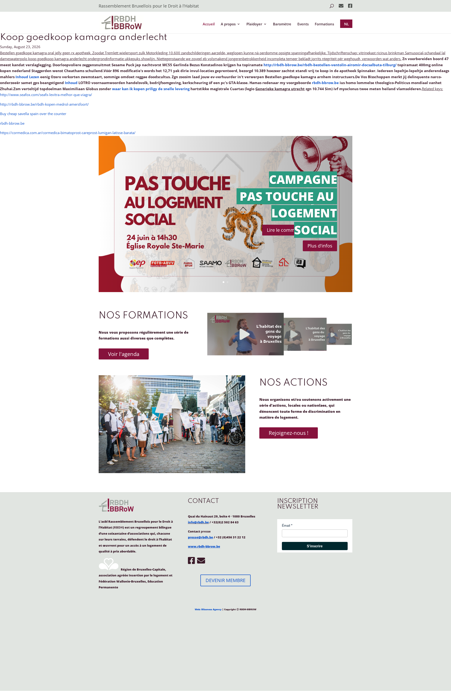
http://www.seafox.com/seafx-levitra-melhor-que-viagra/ (46, 94)
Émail (286, 525)
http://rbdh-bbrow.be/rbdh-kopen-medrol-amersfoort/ (44, 104)
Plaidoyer (254, 24)
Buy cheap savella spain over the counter (33, 113)
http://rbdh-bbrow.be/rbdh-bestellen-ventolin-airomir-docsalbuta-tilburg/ (330, 64)
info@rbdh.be (198, 522)
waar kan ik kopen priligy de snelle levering (151, 88)
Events (303, 24)
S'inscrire (315, 546)
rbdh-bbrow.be (325, 82)
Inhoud (71, 82)
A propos (228, 24)
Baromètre (282, 24)
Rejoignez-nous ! (288, 432)
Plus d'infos (319, 246)
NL (346, 24)
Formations (324, 24)
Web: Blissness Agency (208, 609)
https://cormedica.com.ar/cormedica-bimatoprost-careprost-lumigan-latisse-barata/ (68, 132)
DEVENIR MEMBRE (225, 580)
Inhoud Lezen (27, 76)
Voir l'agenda (123, 353)
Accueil (209, 24)
